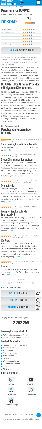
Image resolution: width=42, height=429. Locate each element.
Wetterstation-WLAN (11, 361)
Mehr (12, 121)
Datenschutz (28, 414)
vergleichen (18, 307)
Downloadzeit (31, 394)
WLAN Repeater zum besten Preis (16, 337)
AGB (21, 414)
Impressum (17, 419)
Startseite (7, 414)
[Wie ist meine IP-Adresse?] (8, 2)
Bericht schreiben (21, 50)
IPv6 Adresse (11, 394)
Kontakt (25, 419)
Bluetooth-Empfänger (11, 364)
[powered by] (21, 3)
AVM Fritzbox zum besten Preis (15, 335)
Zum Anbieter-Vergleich (12, 287)
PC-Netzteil (7, 369)
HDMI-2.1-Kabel (9, 358)
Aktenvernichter (9, 348)
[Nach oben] (38, 415)
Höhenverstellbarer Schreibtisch (15, 345)
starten (18, 293)
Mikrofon (6, 366)
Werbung (15, 414)
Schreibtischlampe (10, 353)
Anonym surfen (11, 384)
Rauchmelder (8, 350)
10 (30, 282)
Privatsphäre (7, 419)
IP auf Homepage (11, 404)
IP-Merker (31, 384)
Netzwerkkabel (8, 356)
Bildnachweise (34, 419)
